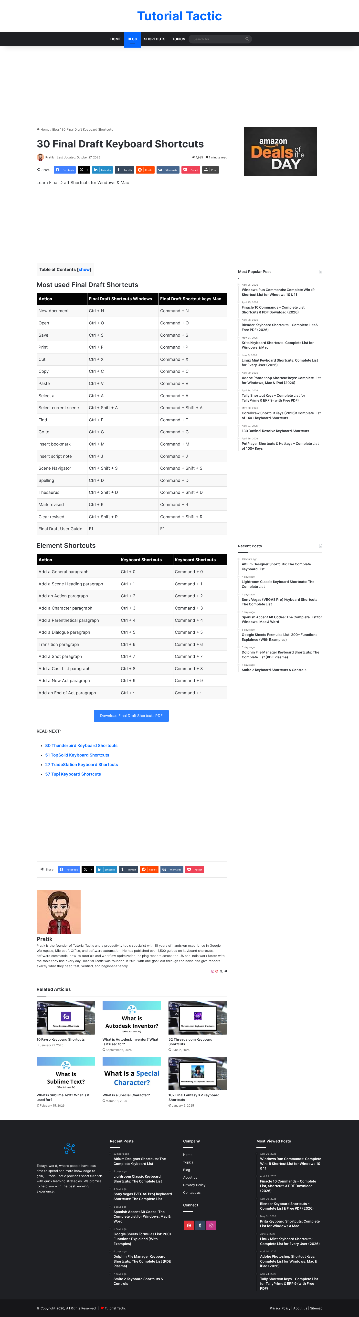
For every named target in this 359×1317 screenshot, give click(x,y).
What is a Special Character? (126, 1095)
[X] (221, 971)
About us (190, 1177)
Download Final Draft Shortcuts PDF (131, 715)
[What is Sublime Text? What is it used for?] (66, 1073)
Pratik (49, 157)
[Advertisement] (179, 85)
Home (115, 39)
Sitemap (316, 1308)
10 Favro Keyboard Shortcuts (61, 1039)
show (84, 269)
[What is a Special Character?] (132, 1073)
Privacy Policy (194, 1185)
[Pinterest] (216, 971)
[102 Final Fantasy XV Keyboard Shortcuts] (198, 1073)
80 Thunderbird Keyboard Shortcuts (81, 745)
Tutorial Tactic (115, 1308)
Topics (178, 39)
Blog (132, 39)
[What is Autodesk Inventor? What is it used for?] (132, 1017)
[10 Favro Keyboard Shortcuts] (66, 1017)
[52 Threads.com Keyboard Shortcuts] (198, 1017)
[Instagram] (212, 971)
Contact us (192, 1192)
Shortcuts (154, 39)
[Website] (225, 971)
